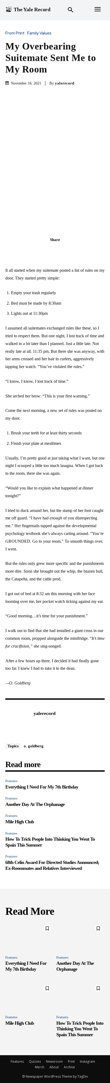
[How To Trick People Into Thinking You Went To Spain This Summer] (80, 996)
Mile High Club (19, 821)
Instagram (87, 1061)
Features (11, 781)
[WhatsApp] (73, 251)
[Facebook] (36, 251)
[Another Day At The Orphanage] (80, 936)
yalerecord (64, 83)
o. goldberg (34, 746)
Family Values (39, 33)
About (54, 1067)
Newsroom (54, 1061)
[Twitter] (49, 251)
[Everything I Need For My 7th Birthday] (29, 936)
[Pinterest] (61, 251)
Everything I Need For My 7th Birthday (41, 787)
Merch (39, 1067)
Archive (69, 1067)
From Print (15, 33)
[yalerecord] (18, 721)
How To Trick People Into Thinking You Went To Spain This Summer (79, 1028)
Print (71, 1061)
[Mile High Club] (29, 996)
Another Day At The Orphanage (35, 804)
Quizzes (35, 1061)
